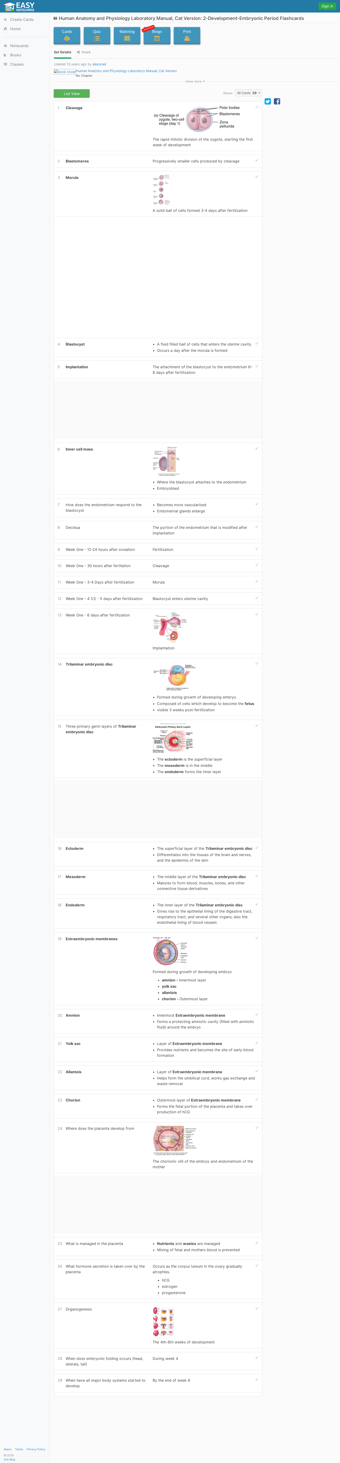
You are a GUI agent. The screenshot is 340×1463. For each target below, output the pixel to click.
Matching (127, 32)
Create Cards (22, 19)
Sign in (327, 6)
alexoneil (99, 64)
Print (187, 32)
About (7, 1449)
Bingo (153, 31)
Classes (17, 64)
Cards (67, 32)
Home (15, 28)
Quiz (97, 32)
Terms (19, 1449)
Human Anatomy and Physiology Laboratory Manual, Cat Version (126, 71)
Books (15, 55)
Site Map (9, 1459)
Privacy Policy (36, 1449)
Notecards (19, 45)
